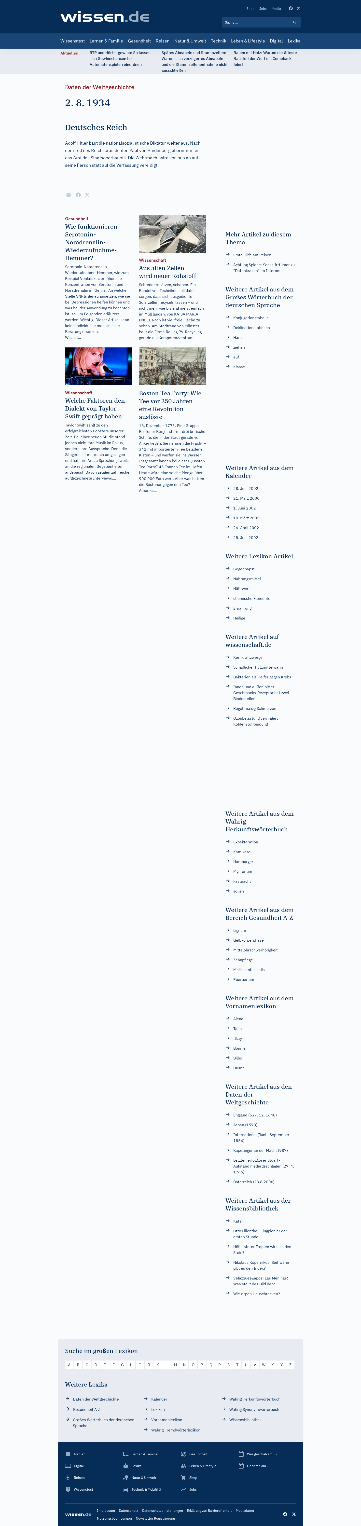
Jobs (263, 8)
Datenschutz (128, 1510)
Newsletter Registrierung (155, 1518)
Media (276, 8)
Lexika (294, 41)
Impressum (106, 1510)
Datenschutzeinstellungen (162, 1510)
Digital (276, 41)
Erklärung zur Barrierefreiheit (209, 1510)
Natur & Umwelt (190, 41)
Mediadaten (245, 1510)
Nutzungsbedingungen (114, 1518)
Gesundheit (139, 41)
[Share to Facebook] (78, 194)
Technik (218, 41)
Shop (250, 8)
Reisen (162, 41)
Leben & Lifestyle (248, 41)
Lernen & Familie (106, 41)
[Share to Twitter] (87, 194)
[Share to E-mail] (68, 194)
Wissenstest (72, 41)
